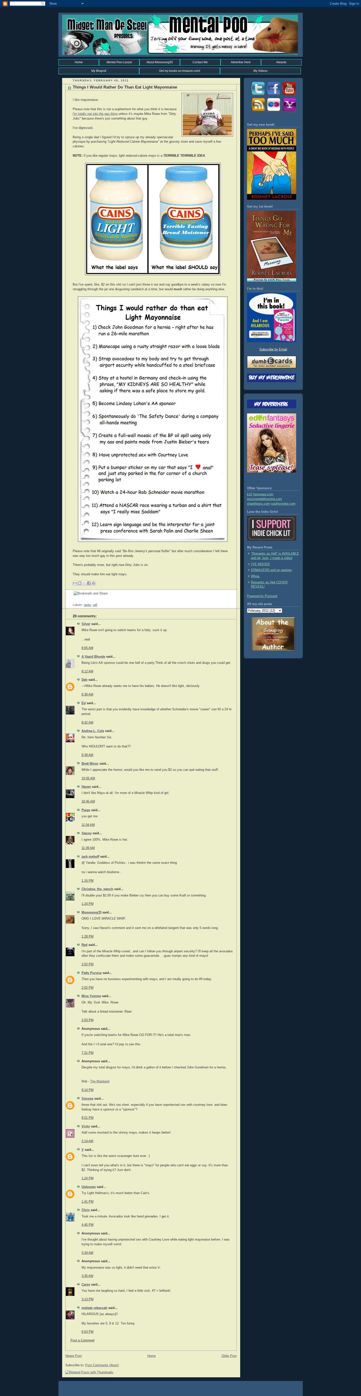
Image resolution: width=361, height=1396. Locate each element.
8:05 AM (87, 648)
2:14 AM (87, 1141)
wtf (95, 605)
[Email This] (74, 583)
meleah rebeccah (94, 1308)
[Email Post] (73, 600)
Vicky (86, 1126)
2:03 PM (88, 1020)
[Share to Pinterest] (93, 583)
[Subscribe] (257, 112)
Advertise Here (241, 62)
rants (87, 605)
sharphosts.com (258, 503)
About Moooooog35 (159, 62)
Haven (86, 787)
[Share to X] (84, 583)
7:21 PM (88, 1053)
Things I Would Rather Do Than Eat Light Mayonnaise (125, 87)
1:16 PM (88, 880)
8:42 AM (87, 722)
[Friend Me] (273, 95)
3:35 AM (87, 1276)
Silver (86, 624)
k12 (249, 494)
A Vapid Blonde (93, 656)
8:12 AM (87, 671)
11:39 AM (88, 848)
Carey (86, 1284)
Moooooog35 (91, 912)
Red (84, 945)
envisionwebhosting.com (264, 499)
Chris (86, 1210)
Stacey (87, 833)
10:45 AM (88, 801)
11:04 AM (88, 825)
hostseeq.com (263, 494)
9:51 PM (88, 1118)
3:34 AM (87, 1253)
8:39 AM (87, 694)
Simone (87, 1098)
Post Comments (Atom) (102, 1365)
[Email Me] (289, 112)
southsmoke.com (283, 503)
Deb (84, 680)
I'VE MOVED (260, 564)
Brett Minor (90, 763)
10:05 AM (88, 778)
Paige (86, 810)
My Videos (260, 71)
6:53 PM (88, 1332)
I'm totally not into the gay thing (95, 114)
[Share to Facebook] (88, 583)
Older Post (229, 1356)
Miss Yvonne (91, 996)
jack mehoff (90, 856)
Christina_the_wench (97, 889)
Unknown (89, 1187)
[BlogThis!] (79, 583)
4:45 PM (88, 1225)
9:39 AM (87, 755)
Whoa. (255, 576)
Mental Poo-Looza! (119, 62)
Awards (281, 62)
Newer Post (73, 1356)
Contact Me (200, 62)
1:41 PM (88, 1201)
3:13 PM (88, 1299)
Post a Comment (82, 1340)
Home (79, 62)
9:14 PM (88, 1090)
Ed (84, 703)
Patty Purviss (92, 973)
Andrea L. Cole (93, 731)
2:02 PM (88, 964)
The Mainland (99, 1081)
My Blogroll (98, 71)
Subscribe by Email (273, 349)
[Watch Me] (289, 95)
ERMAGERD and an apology (271, 570)
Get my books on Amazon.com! (179, 71)
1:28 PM (88, 936)
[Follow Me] (257, 95)
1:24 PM (88, 904)
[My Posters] (273, 112)
